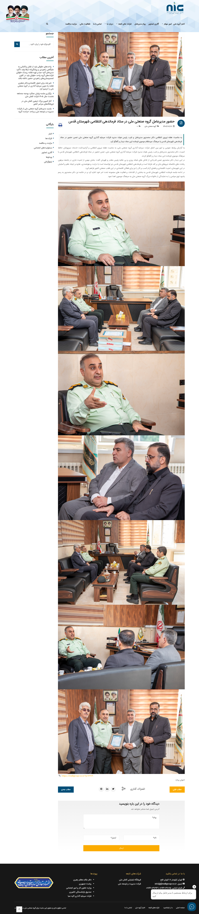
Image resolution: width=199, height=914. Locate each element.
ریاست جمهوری (85, 884)
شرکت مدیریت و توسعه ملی (129, 884)
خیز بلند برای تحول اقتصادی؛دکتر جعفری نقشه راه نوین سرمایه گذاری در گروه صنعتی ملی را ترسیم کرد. (36, 86)
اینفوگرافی (48, 162)
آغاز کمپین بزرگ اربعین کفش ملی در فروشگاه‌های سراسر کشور (38, 102)
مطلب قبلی (177, 789)
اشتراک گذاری (137, 789)
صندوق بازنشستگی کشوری (80, 892)
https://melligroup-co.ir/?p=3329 (77, 776)
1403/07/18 (167, 126)
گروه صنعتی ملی (150, 126)
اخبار (50, 134)
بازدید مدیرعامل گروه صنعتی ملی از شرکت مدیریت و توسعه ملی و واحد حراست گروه (35, 110)
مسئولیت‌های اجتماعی (43, 148)
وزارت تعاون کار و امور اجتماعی (78, 888)
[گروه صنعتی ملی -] (175, 8)
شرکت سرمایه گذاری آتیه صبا (79, 896)
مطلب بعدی (66, 789)
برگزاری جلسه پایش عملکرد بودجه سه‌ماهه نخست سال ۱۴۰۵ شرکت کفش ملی (35, 95)
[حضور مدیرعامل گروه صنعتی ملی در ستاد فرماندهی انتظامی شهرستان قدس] (121, 74)
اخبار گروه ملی (140, 907)
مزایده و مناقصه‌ (45, 143)
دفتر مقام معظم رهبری (82, 880)
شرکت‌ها (48, 138)
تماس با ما (128, 907)
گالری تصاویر (47, 152)
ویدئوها (49, 157)
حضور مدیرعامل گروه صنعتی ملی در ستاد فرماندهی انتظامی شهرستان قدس (121, 122)
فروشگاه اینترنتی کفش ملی (130, 880)
